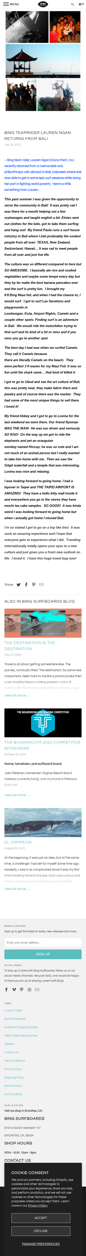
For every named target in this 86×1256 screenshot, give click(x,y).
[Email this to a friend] (40, 585)
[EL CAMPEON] (43, 823)
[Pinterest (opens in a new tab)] (33, 585)
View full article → (17, 695)
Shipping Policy (14, 1077)
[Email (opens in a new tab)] (37, 990)
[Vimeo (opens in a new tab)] (14, 990)
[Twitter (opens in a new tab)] (17, 585)
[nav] (11, 4)
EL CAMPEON (18, 842)
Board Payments (15, 1018)
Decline (41, 1231)
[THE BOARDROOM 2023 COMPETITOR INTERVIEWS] (43, 723)
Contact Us (11, 1052)
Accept (41, 1218)
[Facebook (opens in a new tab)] (25, 585)
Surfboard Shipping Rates (20, 1027)
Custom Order (13, 1010)
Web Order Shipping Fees (20, 1035)
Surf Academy (13, 1094)
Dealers (9, 1044)
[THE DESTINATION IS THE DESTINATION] (43, 624)
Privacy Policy (38, 1205)
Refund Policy (13, 1085)
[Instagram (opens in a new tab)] (29, 990)
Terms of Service (14, 1060)
